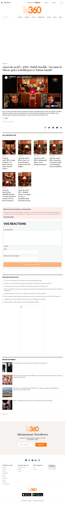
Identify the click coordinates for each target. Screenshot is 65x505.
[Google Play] (37, 494)
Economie (27, 17)
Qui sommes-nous (22, 467)
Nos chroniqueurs (6, 483)
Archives (20, 471)
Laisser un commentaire (32, 264)
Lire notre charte (8, 217)
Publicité (20, 469)
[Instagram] (39, 460)
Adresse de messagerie (11, 256)
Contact (35, 469)
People (3, 480)
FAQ (34, 467)
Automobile (4, 478)
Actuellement (5, 17)
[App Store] (26, 494)
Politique (20, 17)
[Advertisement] (32, 38)
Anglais (54, 2)
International (41, 17)
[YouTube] (32, 460)
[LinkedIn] (36, 460)
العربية (61, 2)
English (46, 2)
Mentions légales (52, 468)
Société (33, 17)
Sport (60, 17)
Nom (5, 249)
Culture (49, 17)
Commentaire (8, 230)
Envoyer (41, 444)
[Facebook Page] (26, 460)
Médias (55, 17)
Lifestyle (4, 482)
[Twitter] (29, 460)
